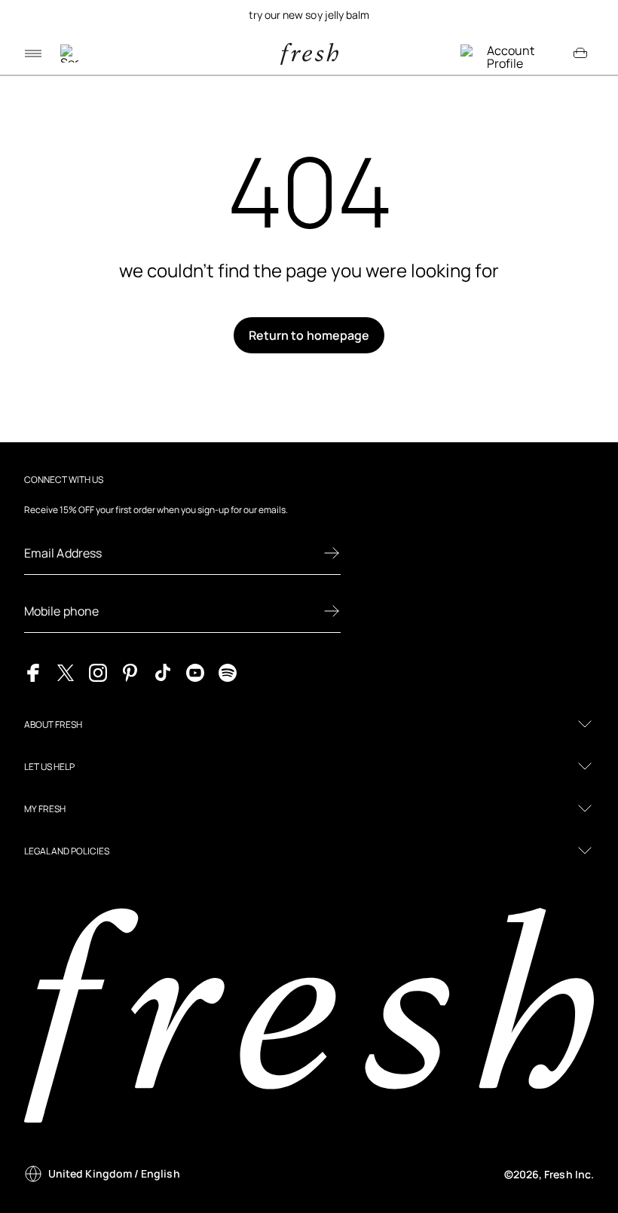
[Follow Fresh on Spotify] (228, 672)
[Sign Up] (332, 553)
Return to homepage (309, 335)
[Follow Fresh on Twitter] (66, 672)
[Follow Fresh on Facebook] (33, 672)
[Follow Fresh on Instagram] (98, 672)
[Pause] (592, 15)
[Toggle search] (69, 53)
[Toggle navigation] (33, 53)
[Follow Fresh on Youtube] (195, 672)
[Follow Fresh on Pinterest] (130, 672)
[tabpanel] (309, 15)
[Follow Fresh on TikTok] (163, 672)
